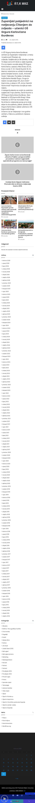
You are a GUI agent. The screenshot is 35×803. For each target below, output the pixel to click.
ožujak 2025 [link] (5, 308)
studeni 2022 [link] (6, 387)
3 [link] (3, 759)
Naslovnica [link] (5, 14)
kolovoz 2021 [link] (6, 429)
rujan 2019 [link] (5, 494)
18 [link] (8, 766)
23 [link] (31, 766)
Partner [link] (4, 665)
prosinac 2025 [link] (6, 283)
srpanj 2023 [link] (5, 365)
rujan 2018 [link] (5, 528)
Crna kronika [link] (6, 631)
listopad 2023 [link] (6, 356)
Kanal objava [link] (6, 720)
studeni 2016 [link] (6, 590)
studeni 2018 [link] (6, 523)
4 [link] (8, 759)
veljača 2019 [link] (6, 514)
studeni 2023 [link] (6, 353)
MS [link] (24, 791)
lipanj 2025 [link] (5, 300)
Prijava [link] (4, 717)
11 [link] (8, 762)
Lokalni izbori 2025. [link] (8, 648)
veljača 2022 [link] (6, 413)
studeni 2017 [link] (6, 556)
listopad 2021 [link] (6, 424)
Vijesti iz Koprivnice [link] (7, 699)
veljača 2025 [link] (6, 311)
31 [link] (3, 774)
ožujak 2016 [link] (5, 613)
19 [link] (13, 766)
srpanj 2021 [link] (5, 432)
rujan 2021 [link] (5, 427)
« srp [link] (16, 778)
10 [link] (3, 762)
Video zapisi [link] (5, 691)
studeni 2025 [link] (6, 286)
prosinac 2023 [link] (6, 350)
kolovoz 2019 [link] (6, 497)
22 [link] (26, 766)
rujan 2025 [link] (5, 291)
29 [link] (26, 770)
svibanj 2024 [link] (6, 336)
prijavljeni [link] (10, 249)
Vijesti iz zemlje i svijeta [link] (9, 705)
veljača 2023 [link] (6, 379)
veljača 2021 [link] (6, 446)
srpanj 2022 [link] (5, 398)
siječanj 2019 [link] (6, 517)
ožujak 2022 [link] (5, 410)
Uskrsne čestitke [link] (7, 688)
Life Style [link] (5, 645)
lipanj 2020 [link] (5, 469)
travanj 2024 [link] (6, 339)
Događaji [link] (4, 634)
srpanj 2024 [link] (5, 331)
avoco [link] (4, 39)
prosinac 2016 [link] (6, 588)
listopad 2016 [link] (6, 593)
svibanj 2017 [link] (6, 573)
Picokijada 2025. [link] (7, 671)
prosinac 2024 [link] (6, 317)
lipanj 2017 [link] (5, 571)
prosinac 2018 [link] (6, 520)
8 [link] (26, 759)
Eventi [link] (4, 637)
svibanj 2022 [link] (6, 404)
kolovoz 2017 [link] (6, 565)
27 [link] (17, 770)
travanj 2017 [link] (6, 576)
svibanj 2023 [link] (6, 370)
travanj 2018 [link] (6, 542)
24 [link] (3, 770)
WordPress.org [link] (6, 726)
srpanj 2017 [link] (5, 568)
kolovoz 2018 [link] (6, 531)
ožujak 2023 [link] (6, 376)
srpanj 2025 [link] (5, 297)
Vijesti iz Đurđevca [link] (7, 696)
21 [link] (22, 766)
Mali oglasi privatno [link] (8, 654)
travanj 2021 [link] (6, 441)
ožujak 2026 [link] (6, 274)
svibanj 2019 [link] (6, 506)
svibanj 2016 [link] (6, 607)
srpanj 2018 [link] (5, 534)
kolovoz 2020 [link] (6, 463)
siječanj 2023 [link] (6, 382)
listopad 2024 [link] (6, 322)
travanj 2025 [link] (6, 305)
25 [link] (8, 770)
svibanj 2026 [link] (6, 269)
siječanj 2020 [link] (6, 483)
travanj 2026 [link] (6, 271)
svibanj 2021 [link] (6, 438)
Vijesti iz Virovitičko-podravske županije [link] (13, 702)
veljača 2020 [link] (6, 480)
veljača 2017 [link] (6, 582)
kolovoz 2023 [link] (6, 362)
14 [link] (22, 762)
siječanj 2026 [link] (6, 280)
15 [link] (26, 762)
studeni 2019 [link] (6, 489)
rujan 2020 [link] (5, 461)
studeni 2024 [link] (6, 319)
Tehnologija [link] (5, 685)
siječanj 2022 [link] (6, 415)
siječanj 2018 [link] (6, 551)
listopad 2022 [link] (6, 390)
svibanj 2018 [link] (6, 540)
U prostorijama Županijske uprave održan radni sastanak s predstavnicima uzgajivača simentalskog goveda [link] (8, 210)
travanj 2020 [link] (6, 475)
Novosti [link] (12, 14)
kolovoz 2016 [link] (6, 599)
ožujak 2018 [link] (5, 545)
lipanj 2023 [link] (5, 367)
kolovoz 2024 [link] (6, 328)
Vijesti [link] (4, 693)
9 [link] (31, 759)
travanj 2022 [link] (6, 407)
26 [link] (13, 770)
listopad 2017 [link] (6, 559)
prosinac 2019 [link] (6, 486)
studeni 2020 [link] (6, 455)
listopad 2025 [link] (6, 288)
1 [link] (26, 755)
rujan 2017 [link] (5, 562)
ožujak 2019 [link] (5, 511)
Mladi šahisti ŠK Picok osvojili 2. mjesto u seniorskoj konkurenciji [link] (25, 207)
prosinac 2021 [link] (6, 418)
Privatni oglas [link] (6, 676)
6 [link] (17, 759)
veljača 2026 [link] (6, 277)
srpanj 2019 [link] (5, 500)
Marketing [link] (5, 657)
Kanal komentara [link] (7, 723)
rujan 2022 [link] (5, 393)
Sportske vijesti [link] (6, 682)
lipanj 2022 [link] (5, 401)
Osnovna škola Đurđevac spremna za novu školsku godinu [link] (8, 232)
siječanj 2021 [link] (6, 449)
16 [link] (31, 762)
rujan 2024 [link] (5, 325)
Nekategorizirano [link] (7, 660)
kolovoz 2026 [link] (6, 260)
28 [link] (22, 770)
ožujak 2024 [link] (6, 342)
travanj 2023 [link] (6, 373)
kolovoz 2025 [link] (6, 294)
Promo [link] (4, 679)
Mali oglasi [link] (5, 651)
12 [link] (13, 762)
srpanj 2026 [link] (5, 263)
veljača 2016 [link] (6, 616)
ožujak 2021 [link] (5, 444)
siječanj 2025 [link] (6, 314)
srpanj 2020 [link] (5, 466)
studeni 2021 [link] (6, 421)
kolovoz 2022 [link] (6, 396)
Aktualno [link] (4, 626)
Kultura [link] (4, 643)
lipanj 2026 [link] (5, 266)
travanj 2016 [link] (6, 610)
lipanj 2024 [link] (5, 334)
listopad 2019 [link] (6, 492)
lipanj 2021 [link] (5, 435)
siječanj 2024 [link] (6, 348)
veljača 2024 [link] (6, 345)
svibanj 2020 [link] (6, 472)
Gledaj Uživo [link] (6, 640)
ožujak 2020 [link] (6, 477)
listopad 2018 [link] (6, 525)
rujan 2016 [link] (5, 596)
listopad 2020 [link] (6, 458)
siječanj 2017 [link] (6, 585)
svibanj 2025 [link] (6, 303)
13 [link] (17, 762)
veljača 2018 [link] (6, 548)
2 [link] (31, 755)
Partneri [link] (4, 668)
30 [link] (31, 770)
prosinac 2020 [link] (6, 452)
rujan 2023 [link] (5, 359)
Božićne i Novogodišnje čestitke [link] (11, 628)
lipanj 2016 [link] (5, 604)
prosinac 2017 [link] (6, 554)
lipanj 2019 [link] (5, 503)
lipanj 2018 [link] (5, 537)
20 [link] (17, 766)
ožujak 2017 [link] (5, 579)
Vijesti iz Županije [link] (7, 708)
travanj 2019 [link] (6, 509)
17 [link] (3, 766)
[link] (2, 8)
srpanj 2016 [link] (5, 602)
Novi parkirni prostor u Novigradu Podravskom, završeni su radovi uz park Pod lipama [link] (25, 233)
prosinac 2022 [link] (6, 384)
